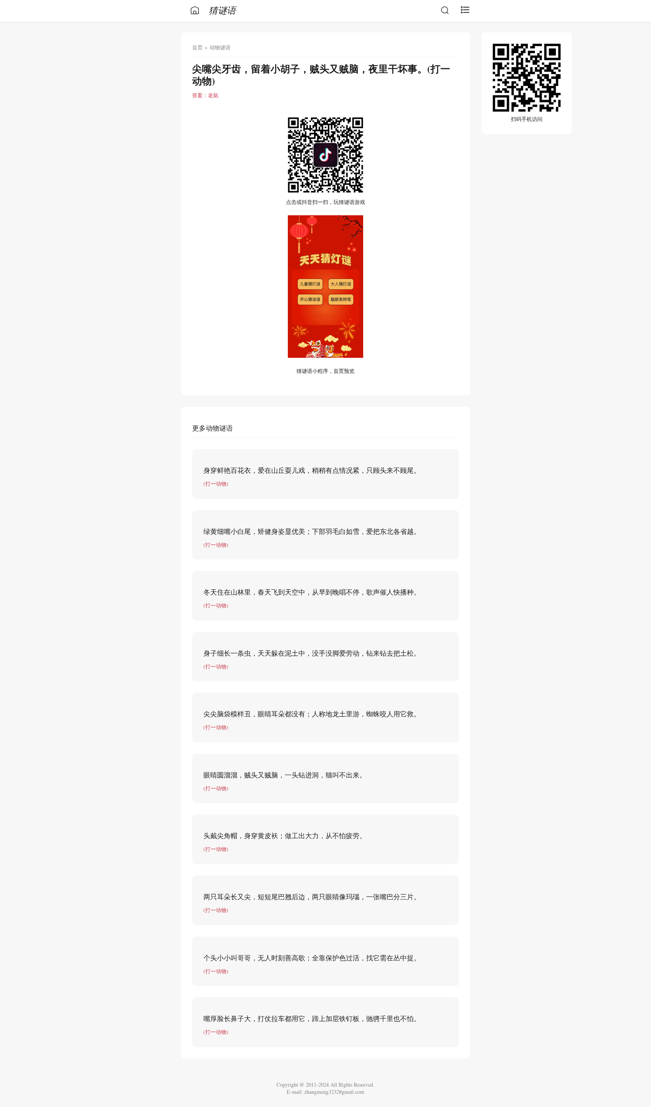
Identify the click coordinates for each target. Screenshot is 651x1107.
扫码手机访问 (526, 119)
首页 (197, 47)
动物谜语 (220, 47)
